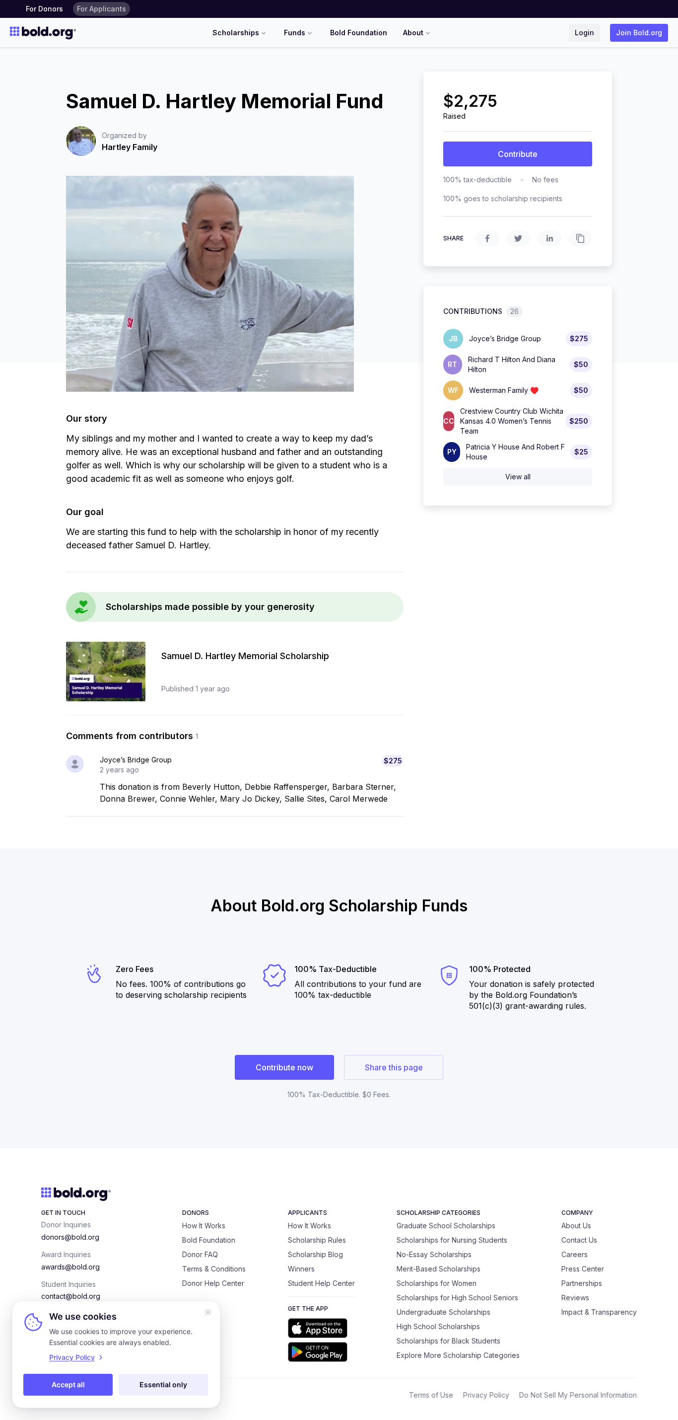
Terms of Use (431, 1395)
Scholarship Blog (315, 1254)
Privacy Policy (486, 1395)
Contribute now (284, 1067)
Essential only (163, 1384)
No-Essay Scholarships (434, 1254)
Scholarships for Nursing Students (452, 1240)
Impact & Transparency (599, 1312)
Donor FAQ (200, 1254)
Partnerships (581, 1283)
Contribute (518, 154)
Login (584, 32)
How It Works (203, 1225)
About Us (576, 1225)
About (413, 32)
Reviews (575, 1297)
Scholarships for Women (436, 1283)
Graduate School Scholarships (446, 1225)
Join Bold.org (639, 32)
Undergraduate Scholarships (443, 1312)
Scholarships (235, 32)
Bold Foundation (358, 32)
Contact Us (579, 1240)
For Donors (44, 8)
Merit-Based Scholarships (438, 1269)
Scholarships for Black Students (448, 1341)
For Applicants (101, 8)
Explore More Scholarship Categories (458, 1355)
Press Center (582, 1269)
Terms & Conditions (214, 1269)
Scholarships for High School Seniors (457, 1297)
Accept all (68, 1384)
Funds (294, 32)
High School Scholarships (438, 1326)
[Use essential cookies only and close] (208, 1312)
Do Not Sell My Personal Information (578, 1395)
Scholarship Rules (317, 1240)
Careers (574, 1254)
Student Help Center (321, 1283)
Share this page (394, 1067)
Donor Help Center (213, 1283)
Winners (301, 1269)
